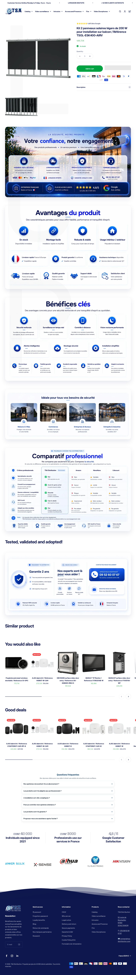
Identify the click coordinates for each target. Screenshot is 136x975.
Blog (34, 924)
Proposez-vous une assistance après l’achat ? (40, 818)
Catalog (27, 11)
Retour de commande (41, 928)
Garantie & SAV (67, 932)
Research (36, 936)
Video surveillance (42, 11)
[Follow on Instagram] (12, 955)
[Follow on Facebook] (6, 955)
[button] (118, 67)
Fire (87, 11)
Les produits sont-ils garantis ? (35, 812)
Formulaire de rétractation (71, 944)
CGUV (64, 912)
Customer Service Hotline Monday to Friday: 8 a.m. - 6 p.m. (29, 3)
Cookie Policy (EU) (68, 940)
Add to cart (90, 69)
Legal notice (66, 920)
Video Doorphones (101, 11)
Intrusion (57, 11)
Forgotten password (40, 916)
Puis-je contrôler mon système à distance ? (39, 805)
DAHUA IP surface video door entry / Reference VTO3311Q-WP (119, 680)
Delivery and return (69, 924)
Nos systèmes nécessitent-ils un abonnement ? (41, 784)
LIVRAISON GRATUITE (76, 3)
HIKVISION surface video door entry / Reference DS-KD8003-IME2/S (68, 680)
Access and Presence (73, 11)
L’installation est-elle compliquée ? (36, 798)
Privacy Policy (67, 936)
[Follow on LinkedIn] (17, 955)
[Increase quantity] (90, 56)
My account (37, 912)
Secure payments (68, 928)
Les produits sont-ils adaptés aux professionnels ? (42, 791)
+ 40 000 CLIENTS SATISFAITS (112, 3)
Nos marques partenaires (42, 932)
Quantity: (80, 51)
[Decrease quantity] (80, 56)
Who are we (66, 916)
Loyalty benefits (39, 920)
